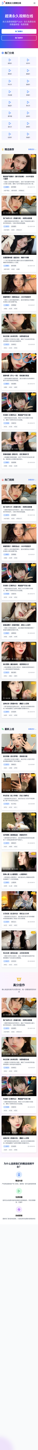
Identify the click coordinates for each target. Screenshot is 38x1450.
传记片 (7, 804)
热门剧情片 (19, 31)
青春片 (7, 462)
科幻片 (7, 344)
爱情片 (7, 266)
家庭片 (7, 633)
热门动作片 (19, 38)
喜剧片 (7, 384)
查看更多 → (32, 149)
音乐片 (7, 764)
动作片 (7, 226)
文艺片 (7, 922)
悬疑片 (7, 305)
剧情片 (7, 187)
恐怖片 (7, 882)
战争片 (7, 712)
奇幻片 (7, 672)
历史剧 (7, 423)
